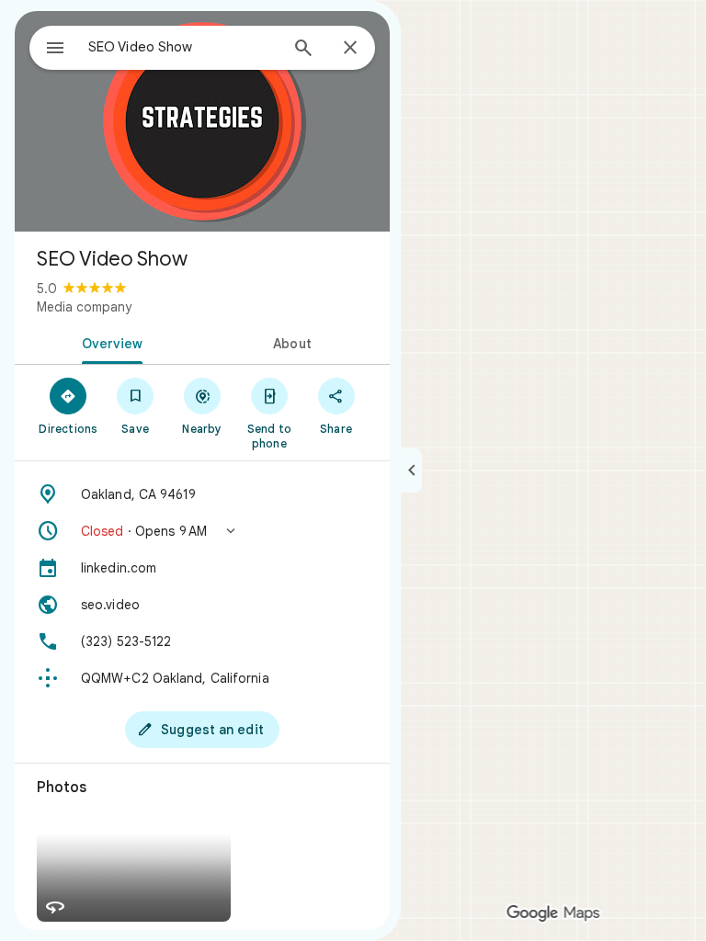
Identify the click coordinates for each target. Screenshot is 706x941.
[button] (202, 531)
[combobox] (183, 47)
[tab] (108, 342)
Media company (84, 307)
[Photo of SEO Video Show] (202, 121)
